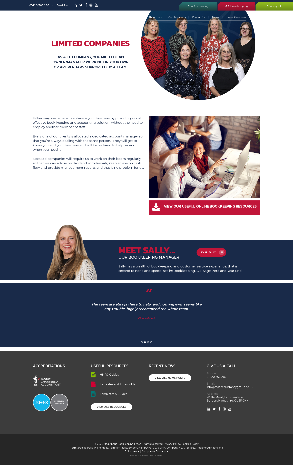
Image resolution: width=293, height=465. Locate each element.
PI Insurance (132, 451)
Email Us (61, 5)
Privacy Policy (172, 443)
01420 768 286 (39, 5)
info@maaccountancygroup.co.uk (230, 387)
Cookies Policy (190, 443)
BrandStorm (143, 455)
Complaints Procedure (155, 451)
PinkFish (159, 455)
